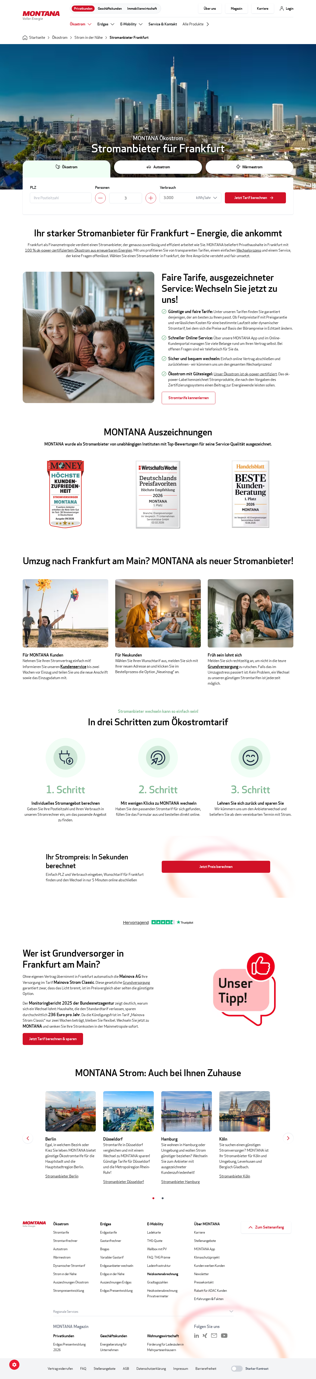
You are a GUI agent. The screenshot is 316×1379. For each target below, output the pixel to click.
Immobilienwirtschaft (142, 8)
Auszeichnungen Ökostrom (71, 1282)
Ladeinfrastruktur (159, 1265)
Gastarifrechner (110, 1240)
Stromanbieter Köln (234, 1176)
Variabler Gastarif (112, 1257)
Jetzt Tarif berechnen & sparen (53, 1038)
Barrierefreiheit (205, 1368)
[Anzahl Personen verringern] (100, 198)
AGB (126, 1368)
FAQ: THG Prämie (158, 1257)
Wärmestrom (252, 167)
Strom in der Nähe (88, 37)
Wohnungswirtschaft (163, 1336)
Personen (102, 187)
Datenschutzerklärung (151, 1368)
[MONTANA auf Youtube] (224, 1335)
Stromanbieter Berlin (61, 1176)
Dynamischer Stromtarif (69, 1265)
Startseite (37, 37)
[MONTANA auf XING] (205, 1335)
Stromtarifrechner (65, 1240)
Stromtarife (61, 1232)
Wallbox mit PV (157, 1249)
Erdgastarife (108, 1232)
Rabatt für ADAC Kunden (210, 1290)
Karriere (262, 8)
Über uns (210, 8)
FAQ (83, 1368)
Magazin (236, 8)
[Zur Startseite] (41, 16)
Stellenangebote (205, 1240)
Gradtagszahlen (157, 1282)
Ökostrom (77, 24)
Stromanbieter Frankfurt (129, 37)
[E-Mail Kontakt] (214, 1335)
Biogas (104, 1249)
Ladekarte (154, 1232)
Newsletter (201, 1274)
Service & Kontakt (163, 24)
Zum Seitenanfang (269, 1227)
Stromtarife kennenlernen (188, 397)
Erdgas (102, 24)
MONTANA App (204, 1249)
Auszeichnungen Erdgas (115, 1282)
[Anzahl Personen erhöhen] (151, 198)
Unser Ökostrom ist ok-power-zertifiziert (245, 374)
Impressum (180, 1368)
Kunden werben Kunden (209, 1265)
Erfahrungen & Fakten (208, 1299)
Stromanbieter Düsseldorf (123, 1181)
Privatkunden (83, 8)
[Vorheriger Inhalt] (28, 1138)
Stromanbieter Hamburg (180, 1181)
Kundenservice (73, 666)
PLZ (33, 187)
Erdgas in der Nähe (112, 1274)
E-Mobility (128, 24)
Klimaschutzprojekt (207, 1257)
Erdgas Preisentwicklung (116, 1290)
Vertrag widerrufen (60, 1368)
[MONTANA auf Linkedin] (196, 1335)
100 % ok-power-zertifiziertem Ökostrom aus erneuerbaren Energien (78, 250)
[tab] (153, 1198)
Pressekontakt (204, 1282)
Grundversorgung (223, 666)
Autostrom (161, 167)
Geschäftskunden (110, 8)
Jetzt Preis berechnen (215, 866)
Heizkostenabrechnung (162, 1274)
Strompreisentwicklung (68, 1290)
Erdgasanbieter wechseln (116, 1265)
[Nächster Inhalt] (288, 1138)
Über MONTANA (207, 1224)
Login (289, 8)
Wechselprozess (248, 250)
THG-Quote (154, 1240)
